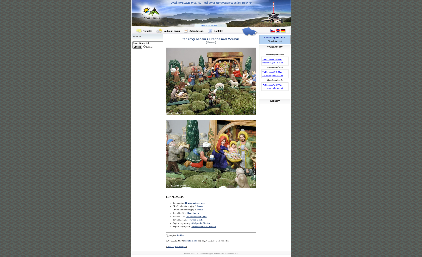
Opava (200, 206)
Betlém (180, 235)
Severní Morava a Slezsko (204, 226)
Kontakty (218, 31)
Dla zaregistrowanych (176, 246)
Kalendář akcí (196, 31)
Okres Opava (192, 213)
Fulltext (149, 47)
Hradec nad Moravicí (195, 203)
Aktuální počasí (172, 31)
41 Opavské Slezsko (201, 223)
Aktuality (147, 31)
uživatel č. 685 (190, 241)
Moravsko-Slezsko (195, 220)
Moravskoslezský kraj (196, 216)
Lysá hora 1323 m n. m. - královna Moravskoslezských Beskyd (211, 2)
